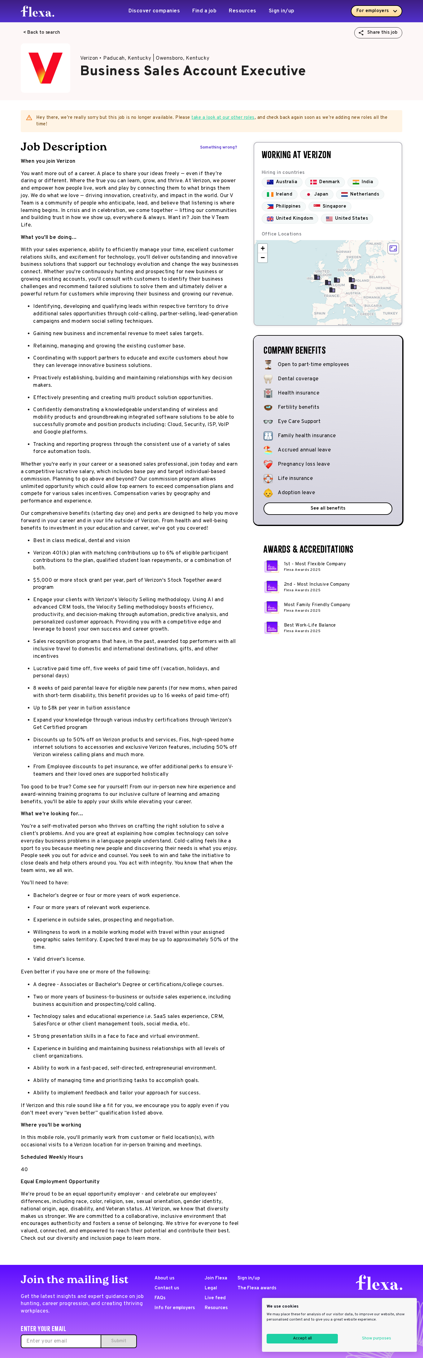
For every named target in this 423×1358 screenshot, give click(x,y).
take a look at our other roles (223, 118)
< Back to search (41, 33)
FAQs (160, 1298)
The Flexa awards (257, 1288)
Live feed (215, 1298)
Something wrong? (218, 147)
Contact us (167, 1288)
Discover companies (154, 11)
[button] (353, 286)
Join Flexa (216, 1278)
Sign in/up (281, 11)
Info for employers (175, 1308)
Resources (242, 11)
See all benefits (328, 508)
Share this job (382, 33)
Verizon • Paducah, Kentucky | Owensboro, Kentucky (145, 58)
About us (164, 1278)
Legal (211, 1288)
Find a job (204, 11)
